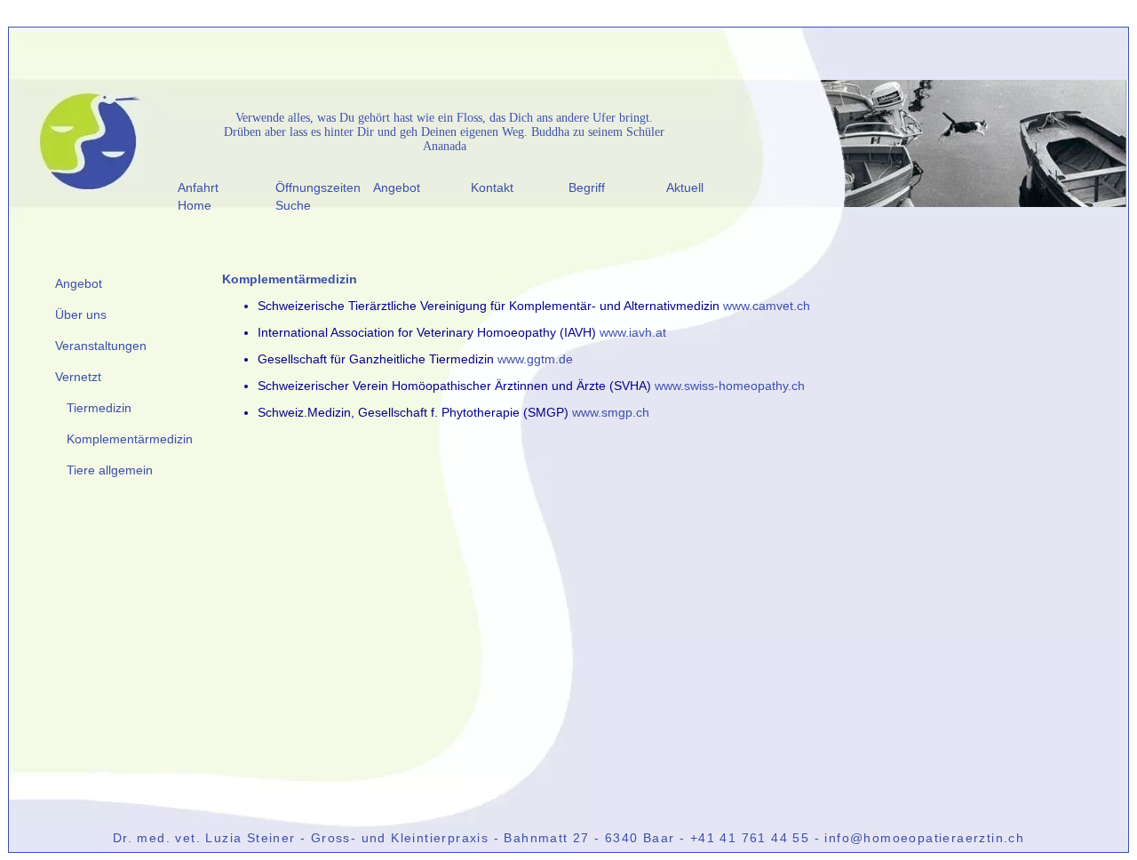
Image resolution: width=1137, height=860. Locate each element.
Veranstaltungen (101, 345)
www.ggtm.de (535, 359)
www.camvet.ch (766, 306)
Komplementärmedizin (130, 439)
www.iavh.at (633, 332)
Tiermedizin (99, 408)
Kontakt (492, 187)
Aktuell (685, 187)
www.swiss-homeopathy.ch (730, 385)
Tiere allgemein (110, 470)
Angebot (396, 187)
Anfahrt (198, 187)
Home (194, 205)
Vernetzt (78, 377)
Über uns (81, 314)
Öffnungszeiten (318, 187)
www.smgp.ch (610, 412)
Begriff (586, 187)
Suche (293, 205)
